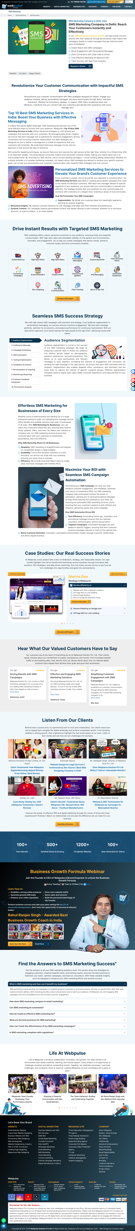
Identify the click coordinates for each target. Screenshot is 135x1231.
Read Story (39, 944)
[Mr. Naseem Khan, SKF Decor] (67, 786)
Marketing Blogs (105, 1150)
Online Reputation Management (81, 1130)
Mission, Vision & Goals (108, 1133)
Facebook (12, 1199)
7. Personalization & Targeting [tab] (23, 370)
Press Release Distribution (79, 1136)
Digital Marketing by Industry (49, 1163)
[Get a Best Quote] (3, 1226)
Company (104, 7)
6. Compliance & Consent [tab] (21, 365)
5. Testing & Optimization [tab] (21, 360)
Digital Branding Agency (78, 1141)
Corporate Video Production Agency (79, 1148)
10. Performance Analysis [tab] (21, 387)
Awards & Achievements (108, 1144)
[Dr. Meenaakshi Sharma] (108, 786)
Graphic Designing (76, 1161)
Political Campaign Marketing (49, 1161)
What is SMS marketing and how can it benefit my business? (38, 984)
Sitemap (102, 1172)
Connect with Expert (65, 298)
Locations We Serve (106, 1163)
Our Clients (103, 1139)
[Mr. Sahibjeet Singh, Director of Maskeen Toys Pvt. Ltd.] (108, 748)
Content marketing (45, 1158)
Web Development (15, 1141)
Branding (102, 1161)
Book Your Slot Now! (18, 944)
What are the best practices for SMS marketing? (32, 1020)
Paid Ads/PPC (43, 1144)
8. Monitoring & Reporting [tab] (21, 374)
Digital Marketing (61, 7)
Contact (128, 7)
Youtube (28, 1199)
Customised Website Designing (20, 1133)
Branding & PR (79, 7)
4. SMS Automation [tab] (19, 355)
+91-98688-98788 (78, 2)
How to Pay (103, 1155)
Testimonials (104, 1141)
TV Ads (71, 1152)
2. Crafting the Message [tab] (20, 345)
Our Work (116, 7)
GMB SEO (42, 1136)
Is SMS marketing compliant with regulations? (31, 1032)
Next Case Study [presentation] (117, 574)
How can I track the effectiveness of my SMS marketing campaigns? (42, 1026)
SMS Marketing (44, 1152)
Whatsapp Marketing (46, 1147)
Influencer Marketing (77, 1155)
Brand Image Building (77, 1139)
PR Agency (73, 1133)
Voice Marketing (44, 1155)
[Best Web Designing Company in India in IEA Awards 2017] (24, 927)
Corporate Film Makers (77, 1144)
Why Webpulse (104, 1136)
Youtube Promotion (45, 1141)
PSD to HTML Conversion (18, 1147)
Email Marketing (44, 1150)
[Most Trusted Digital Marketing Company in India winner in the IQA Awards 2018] (58, 927)
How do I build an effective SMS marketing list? (32, 1014)
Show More (14, 692)
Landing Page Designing (17, 1150)
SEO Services (43, 1133)
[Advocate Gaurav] (67, 748)
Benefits (13, 73)
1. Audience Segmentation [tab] (21, 340)
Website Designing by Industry (20, 1144)
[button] (98, 585)
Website (46, 7)
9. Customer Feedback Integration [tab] (20, 380)
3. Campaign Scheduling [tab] (21, 350)
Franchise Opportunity (97, 2)
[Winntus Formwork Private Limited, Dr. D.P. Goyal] (27, 748)
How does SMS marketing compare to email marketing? (36, 1001)
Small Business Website (17, 1130)
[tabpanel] (85, 357)
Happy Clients (34, 73)
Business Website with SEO (18, 1136)
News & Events (105, 1147)
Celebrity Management (77, 1158)
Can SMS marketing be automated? (26, 1007)
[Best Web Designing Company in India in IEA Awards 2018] (36, 927)
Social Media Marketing (47, 1139)
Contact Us (103, 1158)
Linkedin (44, 1199)
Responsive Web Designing (18, 1152)
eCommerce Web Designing (18, 1139)
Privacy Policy (104, 1169)
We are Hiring (113, 2)
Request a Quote (77, 66)
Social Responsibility (107, 1152)
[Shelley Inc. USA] (27, 786)
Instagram (20, 1199)
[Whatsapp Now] (3, 1220)
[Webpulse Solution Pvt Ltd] (12, 6)
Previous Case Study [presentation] (17, 574)
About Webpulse (105, 1130)
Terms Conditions (106, 1166)
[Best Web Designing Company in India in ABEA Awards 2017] (13, 927)
